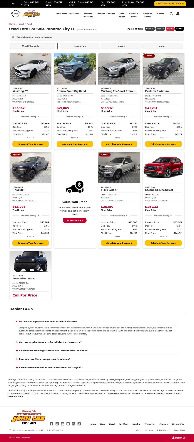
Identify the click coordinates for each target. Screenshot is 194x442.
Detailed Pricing (28, 116)
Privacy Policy (163, 430)
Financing (150, 424)
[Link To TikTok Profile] (79, 423)
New (58, 13)
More (29, 137)
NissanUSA (178, 424)
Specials (111, 13)
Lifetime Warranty (88, 15)
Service (136, 424)
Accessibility (179, 430)
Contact (160, 13)
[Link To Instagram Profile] (74, 423)
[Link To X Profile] (57, 423)
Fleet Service (121, 15)
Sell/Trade (74, 13)
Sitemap (149, 430)
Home (93, 424)
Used (64, 13)
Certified (123, 424)
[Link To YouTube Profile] (68, 423)
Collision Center (147, 15)
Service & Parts (133, 15)
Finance (101, 13)
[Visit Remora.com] (178, 438)
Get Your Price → (74, 220)
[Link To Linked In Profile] (63, 423)
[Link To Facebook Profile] (52, 423)
